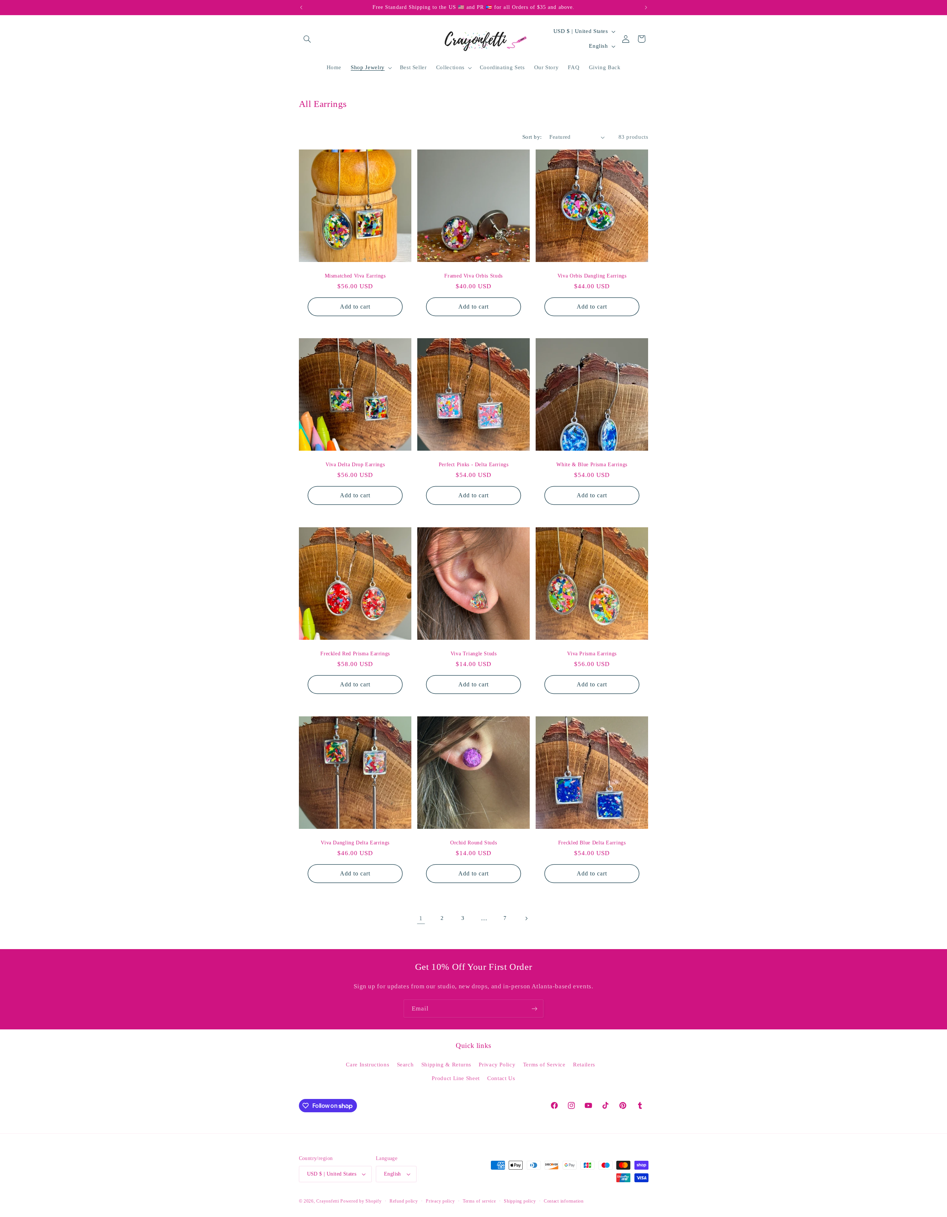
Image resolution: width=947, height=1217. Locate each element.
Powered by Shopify (360, 1201)
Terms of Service (544, 1065)
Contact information (564, 1201)
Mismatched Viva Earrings (354, 275)
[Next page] (526, 918)
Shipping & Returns (446, 1065)
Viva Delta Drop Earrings (355, 464)
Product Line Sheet (455, 1078)
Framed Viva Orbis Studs (473, 275)
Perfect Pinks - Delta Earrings (473, 464)
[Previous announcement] (301, 7)
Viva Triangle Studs (473, 653)
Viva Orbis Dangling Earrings (592, 275)
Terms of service (479, 1201)
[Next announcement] (646, 7)
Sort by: (532, 137)
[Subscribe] (534, 1008)
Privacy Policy (497, 1065)
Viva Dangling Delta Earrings (355, 842)
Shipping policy (520, 1201)
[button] (307, 38)
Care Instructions (367, 1065)
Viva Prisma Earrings (592, 653)
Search (405, 1065)
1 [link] (421, 918)
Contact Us (501, 1078)
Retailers (584, 1065)
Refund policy (404, 1201)
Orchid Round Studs (473, 842)
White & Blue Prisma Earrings (591, 464)
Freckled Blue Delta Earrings (592, 842)
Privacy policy (440, 1201)
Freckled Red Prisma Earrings (355, 653)
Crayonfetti (327, 1201)
